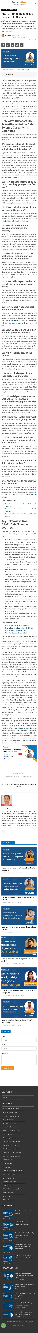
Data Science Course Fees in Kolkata (17, 625)
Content (7, 74)
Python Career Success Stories (13, 1189)
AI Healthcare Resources (11, 1116)
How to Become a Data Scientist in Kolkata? (19, 628)
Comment (4, 1053)
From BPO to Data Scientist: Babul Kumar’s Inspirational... (16, 1021)
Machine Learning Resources (12, 1171)
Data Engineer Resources (11, 1145)
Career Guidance (8, 1134)
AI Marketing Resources (10, 1123)
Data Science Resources (10, 1149)
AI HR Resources (8, 1120)
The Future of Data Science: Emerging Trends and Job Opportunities (23, 1246)
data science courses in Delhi (25, 728)
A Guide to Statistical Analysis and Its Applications (25, 1296)
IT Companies (7, 1163)
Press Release (7, 1185)
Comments (6, 1031)
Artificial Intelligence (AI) (11, 1131)
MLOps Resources (9, 1174)
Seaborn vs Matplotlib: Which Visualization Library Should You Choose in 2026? (24, 1276)
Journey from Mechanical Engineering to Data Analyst (17, 960)
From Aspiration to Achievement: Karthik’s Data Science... (18, 928)
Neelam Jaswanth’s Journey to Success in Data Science (18, 899)
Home (5, 1097)
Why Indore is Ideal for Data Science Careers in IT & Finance (24, 1257)
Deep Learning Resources (11, 1156)
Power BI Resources (9, 1182)
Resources (6, 1196)
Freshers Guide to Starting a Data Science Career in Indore (19, 785)
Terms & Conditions (18, 1325)
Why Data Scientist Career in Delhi (16, 633)
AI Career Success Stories (11, 1109)
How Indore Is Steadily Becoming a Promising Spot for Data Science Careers (25, 1235)
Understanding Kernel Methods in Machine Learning (24, 1287)
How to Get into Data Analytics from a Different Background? (18, 992)
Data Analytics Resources (11, 1138)
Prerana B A (8, 35)
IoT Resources (7, 1160)
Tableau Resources (9, 1200)
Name (3, 1036)
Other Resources (8, 1178)
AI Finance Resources (10, 1112)
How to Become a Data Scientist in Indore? (19, 777)
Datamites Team (5, 964)
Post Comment (8, 1068)
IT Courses (6, 1167)
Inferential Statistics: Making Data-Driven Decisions (23, 1305)
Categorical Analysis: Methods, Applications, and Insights (24, 1314)
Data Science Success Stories (9, 9)
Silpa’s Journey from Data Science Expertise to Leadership (18, 869)
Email (3, 1045)
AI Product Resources (10, 1127)
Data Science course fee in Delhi (15, 630)
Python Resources (9, 1193)
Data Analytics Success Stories (13, 1141)
